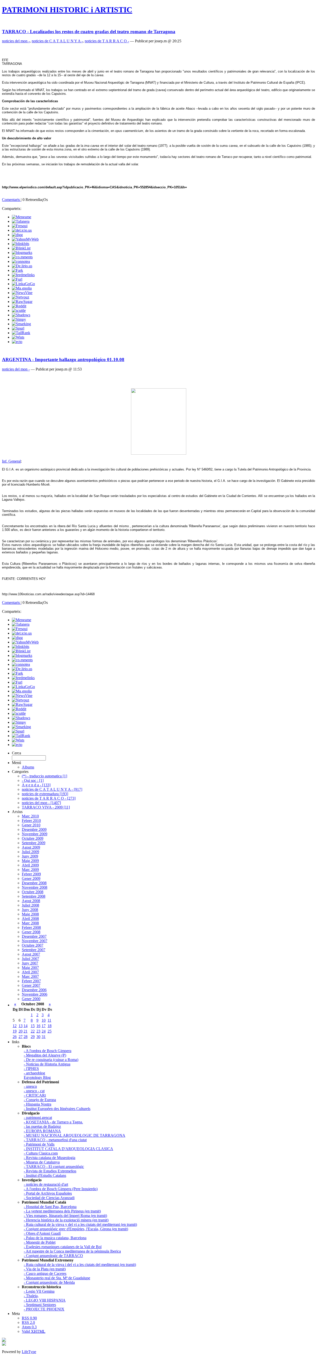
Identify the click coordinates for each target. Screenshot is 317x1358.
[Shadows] (21, 315)
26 (15, 1037)
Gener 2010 (31, 825)
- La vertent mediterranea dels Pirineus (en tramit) (62, 1211)
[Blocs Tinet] (4, 1340)
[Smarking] (21, 324)
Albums (28, 767)
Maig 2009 (30, 861)
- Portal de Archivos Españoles (48, 1193)
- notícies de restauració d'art (46, 1184)
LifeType (29, 1352)
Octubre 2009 (32, 838)
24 (44, 1031)
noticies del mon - (16, 41)
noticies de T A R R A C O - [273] (49, 798)
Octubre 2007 (32, 945)
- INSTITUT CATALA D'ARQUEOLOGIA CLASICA (68, 1149)
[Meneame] (21, 217)
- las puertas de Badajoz (42, 1126)
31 (44, 1037)
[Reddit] (19, 306)
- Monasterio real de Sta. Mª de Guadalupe (57, 1278)
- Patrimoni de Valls (39, 1144)
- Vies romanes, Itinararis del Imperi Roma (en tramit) (65, 1215)
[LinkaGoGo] (23, 284)
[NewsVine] (22, 293)
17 (44, 1026)
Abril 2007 (30, 972)
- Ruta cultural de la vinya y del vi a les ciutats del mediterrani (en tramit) (80, 1224)
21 (25, 1031)
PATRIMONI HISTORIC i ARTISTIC (67, 9)
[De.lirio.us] (22, 266)
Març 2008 (30, 923)
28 (25, 1037)
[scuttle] (19, 310)
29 (33, 1037)
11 (49, 1020)
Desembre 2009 (34, 829)
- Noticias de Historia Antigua (47, 1064)
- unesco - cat (34, 1091)
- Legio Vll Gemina (39, 1291)
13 (21, 1026)
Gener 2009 (31, 878)
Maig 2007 (30, 967)
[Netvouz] (20, 297)
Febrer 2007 (31, 981)
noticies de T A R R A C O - (107, 41)
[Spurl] (18, 328)
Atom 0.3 (29, 1327)
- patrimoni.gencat (38, 1117)
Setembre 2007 (33, 950)
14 (25, 1026)
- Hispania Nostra (37, 1104)
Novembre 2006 (34, 994)
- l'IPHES (31, 1068)
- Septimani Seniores (40, 1305)
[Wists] (18, 337)
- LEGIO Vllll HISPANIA (45, 1300)
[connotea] (21, 261)
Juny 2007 (30, 963)
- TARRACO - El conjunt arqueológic (54, 1166)
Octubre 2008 (32, 892)
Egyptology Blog (37, 1077)
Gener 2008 (31, 932)
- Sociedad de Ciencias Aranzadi (49, 1198)
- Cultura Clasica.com (41, 1153)
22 (33, 1031)
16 (38, 1026)
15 (33, 1026)
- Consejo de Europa (40, 1100)
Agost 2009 (31, 847)
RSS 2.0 (28, 1322)
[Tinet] (4, 1344)
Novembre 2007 (34, 941)
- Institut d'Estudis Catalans (45, 1175)
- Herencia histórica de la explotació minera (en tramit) (66, 1220)
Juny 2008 (30, 910)
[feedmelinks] (23, 275)
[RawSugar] (22, 301)
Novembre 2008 (34, 887)
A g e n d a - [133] (36, 785)
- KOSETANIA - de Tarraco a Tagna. (53, 1122)
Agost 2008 (31, 901)
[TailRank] (21, 333)
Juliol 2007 (30, 959)
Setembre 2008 (33, 896)
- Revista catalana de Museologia (49, 1158)
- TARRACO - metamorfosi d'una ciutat (55, 1140)
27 (21, 1037)
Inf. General (11, 461)
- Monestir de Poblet (39, 1242)
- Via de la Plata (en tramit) (45, 1269)
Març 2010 (30, 816)
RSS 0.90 (29, 1318)
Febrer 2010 (31, 820)
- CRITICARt (35, 1095)
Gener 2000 (31, 999)
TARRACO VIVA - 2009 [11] (46, 807)
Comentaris (11, 200)
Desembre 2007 (34, 936)
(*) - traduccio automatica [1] (44, 776)
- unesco (30, 1086)
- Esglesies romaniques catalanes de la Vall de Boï (63, 1247)
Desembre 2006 (34, 990)
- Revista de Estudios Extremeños (50, 1171)
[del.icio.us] (22, 230)
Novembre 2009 (34, 834)
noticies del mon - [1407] (41, 803)
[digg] (17, 235)
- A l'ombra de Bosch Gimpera (47, 1051)
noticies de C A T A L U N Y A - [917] (52, 789)
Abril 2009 (30, 865)
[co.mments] (22, 257)
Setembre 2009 (33, 843)
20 (21, 1031)
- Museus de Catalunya (42, 1162)
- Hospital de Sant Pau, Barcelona (50, 1207)
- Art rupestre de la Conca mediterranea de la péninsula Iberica (72, 1251)
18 (50, 1026)
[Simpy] (19, 319)
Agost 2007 (31, 954)
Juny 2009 (30, 856)
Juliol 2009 (30, 852)
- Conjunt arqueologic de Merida (49, 1282)
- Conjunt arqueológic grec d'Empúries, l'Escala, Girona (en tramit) (76, 1229)
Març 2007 (30, 976)
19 (15, 1031)
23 (38, 1031)
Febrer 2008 (31, 927)
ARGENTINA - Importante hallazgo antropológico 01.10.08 (63, 359)
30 (38, 1037)
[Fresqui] (19, 226)
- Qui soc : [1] (33, 780)
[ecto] (17, 342)
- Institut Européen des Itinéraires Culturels (57, 1109)
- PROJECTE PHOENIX (44, 1309)
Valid (33, 1331)
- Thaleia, (31, 1296)
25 (50, 1031)
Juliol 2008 (30, 905)
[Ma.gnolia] (22, 288)
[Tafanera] (20, 221)
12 (15, 1026)
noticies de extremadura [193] (45, 794)
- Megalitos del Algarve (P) (45, 1055)
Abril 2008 (30, 918)
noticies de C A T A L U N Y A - (57, 41)
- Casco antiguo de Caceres (45, 1273)
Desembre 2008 (34, 883)
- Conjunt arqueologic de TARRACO (53, 1256)
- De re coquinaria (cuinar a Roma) (51, 1060)
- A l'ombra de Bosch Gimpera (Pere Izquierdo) (61, 1189)
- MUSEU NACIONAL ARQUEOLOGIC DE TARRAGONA (74, 1135)
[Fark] (17, 270)
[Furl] (17, 279)
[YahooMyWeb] (25, 239)
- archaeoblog (34, 1073)
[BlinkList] (21, 248)
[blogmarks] (22, 252)
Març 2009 (30, 869)
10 (44, 1020)
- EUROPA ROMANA (42, 1131)
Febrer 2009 (31, 874)
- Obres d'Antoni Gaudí (42, 1233)
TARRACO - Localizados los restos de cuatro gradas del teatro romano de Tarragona (88, 31)
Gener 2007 (31, 985)
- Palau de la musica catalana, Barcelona (55, 1238)
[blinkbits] (20, 244)
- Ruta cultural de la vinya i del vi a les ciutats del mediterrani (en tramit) (80, 1264)
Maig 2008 (30, 914)
